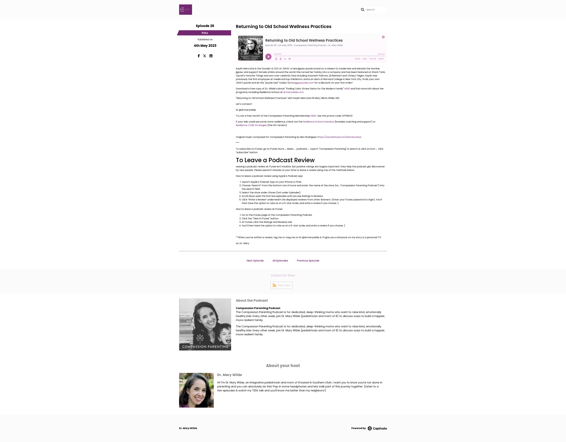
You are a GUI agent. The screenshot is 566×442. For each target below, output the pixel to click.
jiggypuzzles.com (304, 82)
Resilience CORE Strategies (251, 125)
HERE (347, 88)
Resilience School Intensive (318, 121)
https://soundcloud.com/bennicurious (339, 137)
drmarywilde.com (293, 92)
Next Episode (255, 260)
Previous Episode (308, 260)
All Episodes (280, 260)
